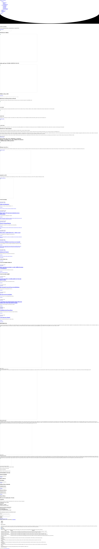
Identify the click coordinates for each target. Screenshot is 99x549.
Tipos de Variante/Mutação (5, 223)
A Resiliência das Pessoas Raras (6, 310)
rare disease (11, 208)
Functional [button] (2, 536)
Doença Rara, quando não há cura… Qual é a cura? (10, 232)
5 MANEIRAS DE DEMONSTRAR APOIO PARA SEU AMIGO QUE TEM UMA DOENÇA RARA (11, 302)
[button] (2, 29)
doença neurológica (15, 246)
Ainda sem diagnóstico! (4, 204)
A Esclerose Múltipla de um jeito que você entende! (10, 241)
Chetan (5, 548)
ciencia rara (1, 208)
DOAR (1, 13)
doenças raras (18, 218)
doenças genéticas (15, 218)
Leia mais (1, 207)
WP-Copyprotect (7, 548)
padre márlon (4, 272)
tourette (9, 256)
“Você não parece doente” (5, 317)
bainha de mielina (2, 246)
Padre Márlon (1, 265)
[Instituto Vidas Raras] (3, 0)
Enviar (1, 517)
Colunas (4, 202)
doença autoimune (10, 246)
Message (1, 516)
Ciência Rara (1, 202)
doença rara (4, 208)
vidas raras (14, 208)
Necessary (3, 528)
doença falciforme (10, 218)
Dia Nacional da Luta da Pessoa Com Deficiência (9, 287)
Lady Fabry (1, 285)
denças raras (5, 227)
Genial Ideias (14, 519)
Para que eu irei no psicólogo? (6, 294)
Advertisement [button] (2, 542)
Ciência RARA (4, 218)
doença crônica (6, 256)
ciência (1, 218)
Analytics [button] (2, 540)
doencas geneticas (8, 208)
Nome (1, 513)
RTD (7, 272)
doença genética (9, 227)
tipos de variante (18, 227)
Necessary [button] (2, 527)
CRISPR (7, 218)
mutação (12, 227)
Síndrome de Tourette (4, 251)
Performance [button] (2, 538)
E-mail (1, 514)
